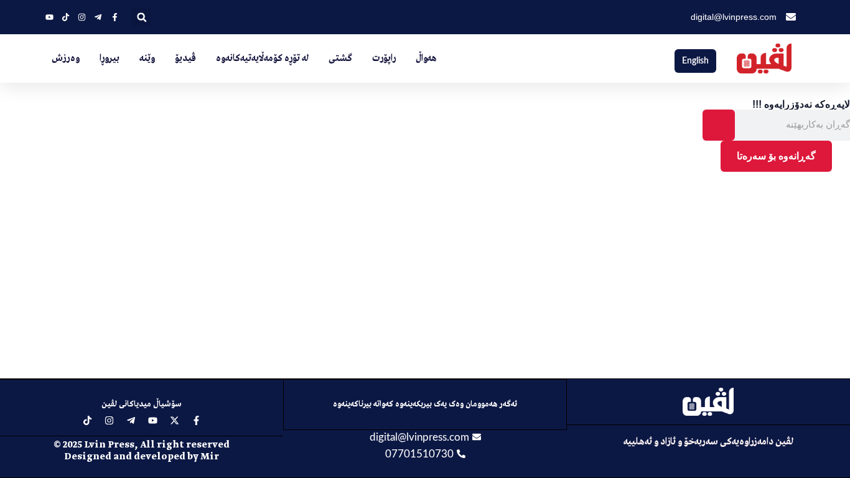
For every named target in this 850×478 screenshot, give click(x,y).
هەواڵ (426, 58)
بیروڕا (109, 58)
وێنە (147, 58)
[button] (141, 17)
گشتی (340, 58)
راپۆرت (384, 58)
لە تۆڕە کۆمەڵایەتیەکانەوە (262, 58)
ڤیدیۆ (185, 58)
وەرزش (66, 58)
